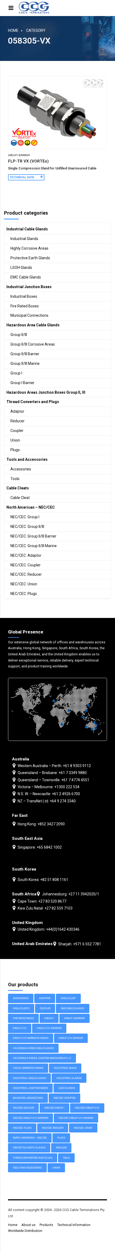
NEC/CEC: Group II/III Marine (33, 546)
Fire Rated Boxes (24, 306)
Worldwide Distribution (25, 1231)
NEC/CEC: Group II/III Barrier (33, 536)
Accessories (20, 469)
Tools (15, 479)
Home (13, 30)
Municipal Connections (29, 315)
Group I (16, 373)
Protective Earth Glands (30, 258)
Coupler (17, 430)
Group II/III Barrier (24, 354)
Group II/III (18, 334)
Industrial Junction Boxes (29, 287)
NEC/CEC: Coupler (25, 565)
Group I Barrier (19, 155)
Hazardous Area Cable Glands (33, 325)
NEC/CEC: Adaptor (25, 555)
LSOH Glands (21, 267)
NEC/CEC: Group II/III (27, 526)
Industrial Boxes (23, 296)
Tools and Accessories (27, 459)
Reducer (17, 421)
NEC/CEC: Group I (24, 517)
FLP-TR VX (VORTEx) (28, 161)
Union (15, 440)
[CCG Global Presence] (57, 709)
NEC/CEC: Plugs (23, 593)
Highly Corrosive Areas (29, 248)
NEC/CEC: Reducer (26, 574)
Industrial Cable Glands (27, 229)
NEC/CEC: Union (23, 584)
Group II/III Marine (25, 363)
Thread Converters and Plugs (32, 402)
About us (28, 1225)
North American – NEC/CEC (30, 507)
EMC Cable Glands (25, 277)
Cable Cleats (17, 488)
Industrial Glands (24, 239)
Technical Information (73, 1225)
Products (46, 1225)
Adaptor (17, 411)
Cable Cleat (20, 498)
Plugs (15, 450)
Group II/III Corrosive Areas (32, 344)
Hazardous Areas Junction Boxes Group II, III (45, 392)
